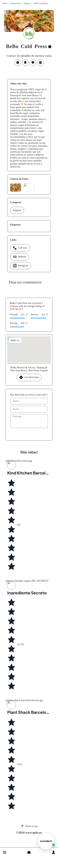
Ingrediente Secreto (27, 592)
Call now (22, 247)
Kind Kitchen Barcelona (30, 472)
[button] (4, 852)
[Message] (33, 62)
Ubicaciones (15, 3)
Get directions (31, 377)
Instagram (23, 265)
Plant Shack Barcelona (29, 712)
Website (22, 256)
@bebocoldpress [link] (28, 92)
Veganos (27, 3)
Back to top (32, 826)
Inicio (5, 3)
